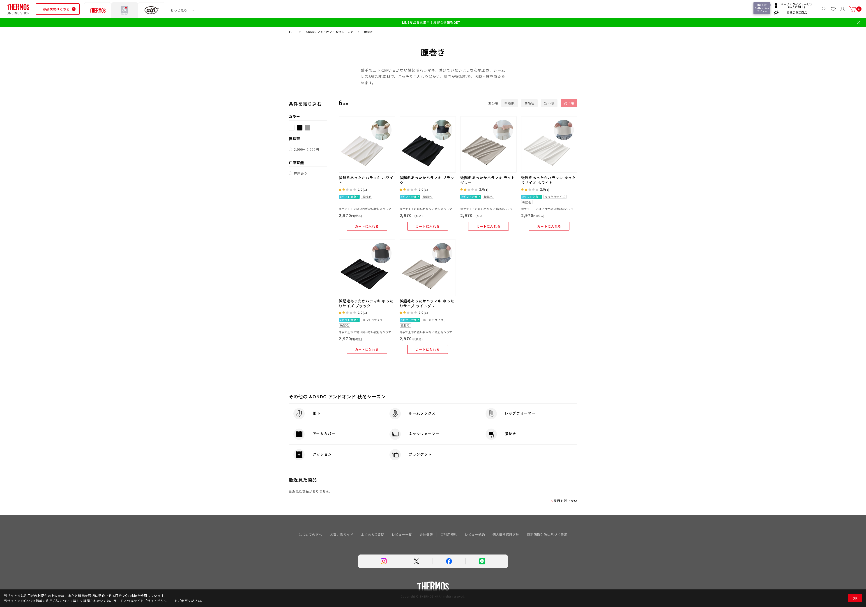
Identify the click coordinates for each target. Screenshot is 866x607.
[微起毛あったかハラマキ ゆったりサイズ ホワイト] (549, 144)
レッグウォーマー (520, 413)
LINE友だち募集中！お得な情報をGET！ (433, 22)
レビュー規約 (475, 534)
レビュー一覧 (402, 534)
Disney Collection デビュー (762, 8)
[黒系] (300, 128)
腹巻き (510, 433)
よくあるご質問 (373, 534)
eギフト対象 (348, 197)
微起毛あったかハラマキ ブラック (427, 180)
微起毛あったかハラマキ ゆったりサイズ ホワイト (548, 180)
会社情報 (426, 534)
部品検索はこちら (56, 9)
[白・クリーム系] (292, 128)
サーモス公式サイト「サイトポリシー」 (143, 600)
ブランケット (420, 454)
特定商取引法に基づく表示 (547, 534)
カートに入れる (367, 226)
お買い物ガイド (341, 534)
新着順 (509, 103)
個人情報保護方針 (506, 534)
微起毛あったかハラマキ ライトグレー (487, 180)
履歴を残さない (565, 500)
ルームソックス (422, 413)
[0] (852, 9)
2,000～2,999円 (306, 149)
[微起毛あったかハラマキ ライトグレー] (488, 144)
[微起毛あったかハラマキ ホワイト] (367, 144)
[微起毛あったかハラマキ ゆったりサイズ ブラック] (367, 268)
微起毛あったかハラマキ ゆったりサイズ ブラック (366, 303)
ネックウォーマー (424, 433)
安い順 (549, 103)
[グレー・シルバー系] (307, 128)
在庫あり (300, 173)
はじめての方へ (310, 534)
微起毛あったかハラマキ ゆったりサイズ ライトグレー (427, 303)
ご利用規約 (448, 534)
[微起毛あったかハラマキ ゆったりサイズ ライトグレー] (428, 268)
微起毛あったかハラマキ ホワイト (366, 180)
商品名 (529, 103)
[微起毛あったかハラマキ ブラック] (428, 144)
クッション (322, 454)
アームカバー (324, 433)
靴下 (316, 413)
